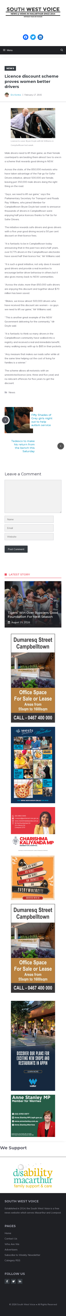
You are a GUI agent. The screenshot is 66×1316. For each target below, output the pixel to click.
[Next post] (60, 446)
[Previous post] (5, 420)
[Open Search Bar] (62, 50)
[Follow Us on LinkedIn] (19, 1281)
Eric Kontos (16, 95)
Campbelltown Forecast (33, 32)
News (10, 68)
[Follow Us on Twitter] (13, 1281)
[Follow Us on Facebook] (7, 1281)
